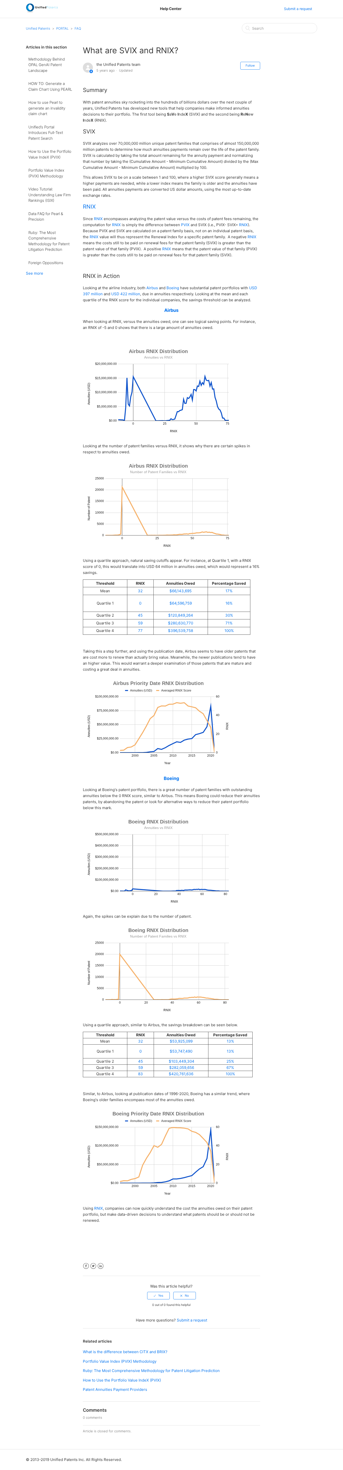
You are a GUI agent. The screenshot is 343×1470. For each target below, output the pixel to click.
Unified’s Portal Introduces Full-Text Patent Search (45, 133)
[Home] (42, 11)
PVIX (185, 224)
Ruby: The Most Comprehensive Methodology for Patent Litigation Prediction (49, 241)
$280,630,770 (180, 623)
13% (230, 1041)
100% (229, 630)
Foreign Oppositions (45, 262)
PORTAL (62, 28)
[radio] (158, 1295)
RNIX (89, 206)
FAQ (78, 28)
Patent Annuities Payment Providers (115, 1389)
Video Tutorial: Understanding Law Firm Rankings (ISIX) (49, 195)
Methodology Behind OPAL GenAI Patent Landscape (46, 65)
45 (140, 615)
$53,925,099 (181, 1041)
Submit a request (298, 9)
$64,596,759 (180, 603)
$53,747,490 (181, 1051)
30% (229, 615)
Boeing (172, 287)
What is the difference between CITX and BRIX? (125, 1351)
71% (229, 623)
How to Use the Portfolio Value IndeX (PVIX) (49, 154)
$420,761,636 (181, 1073)
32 (140, 591)
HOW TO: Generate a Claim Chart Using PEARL (50, 86)
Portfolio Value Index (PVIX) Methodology (46, 173)
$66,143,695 (180, 591)
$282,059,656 (181, 1067)
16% (229, 603)
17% (229, 591)
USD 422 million (125, 293)
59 (140, 623)
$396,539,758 (180, 630)
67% (230, 1067)
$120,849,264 (180, 615)
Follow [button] (250, 65)
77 (140, 630)
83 (140, 1073)
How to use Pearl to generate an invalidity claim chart (46, 108)
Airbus (152, 287)
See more (34, 273)
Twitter (93, 1266)
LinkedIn (100, 1266)
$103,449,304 (181, 1061)
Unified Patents (38, 28)
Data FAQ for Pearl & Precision (45, 216)
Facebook (86, 1266)
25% (230, 1061)
